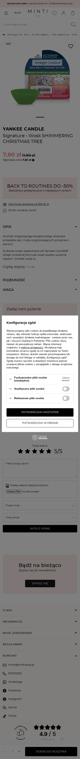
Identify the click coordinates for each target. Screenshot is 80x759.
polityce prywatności (32, 347)
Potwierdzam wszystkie (40, 412)
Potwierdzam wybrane (40, 423)
